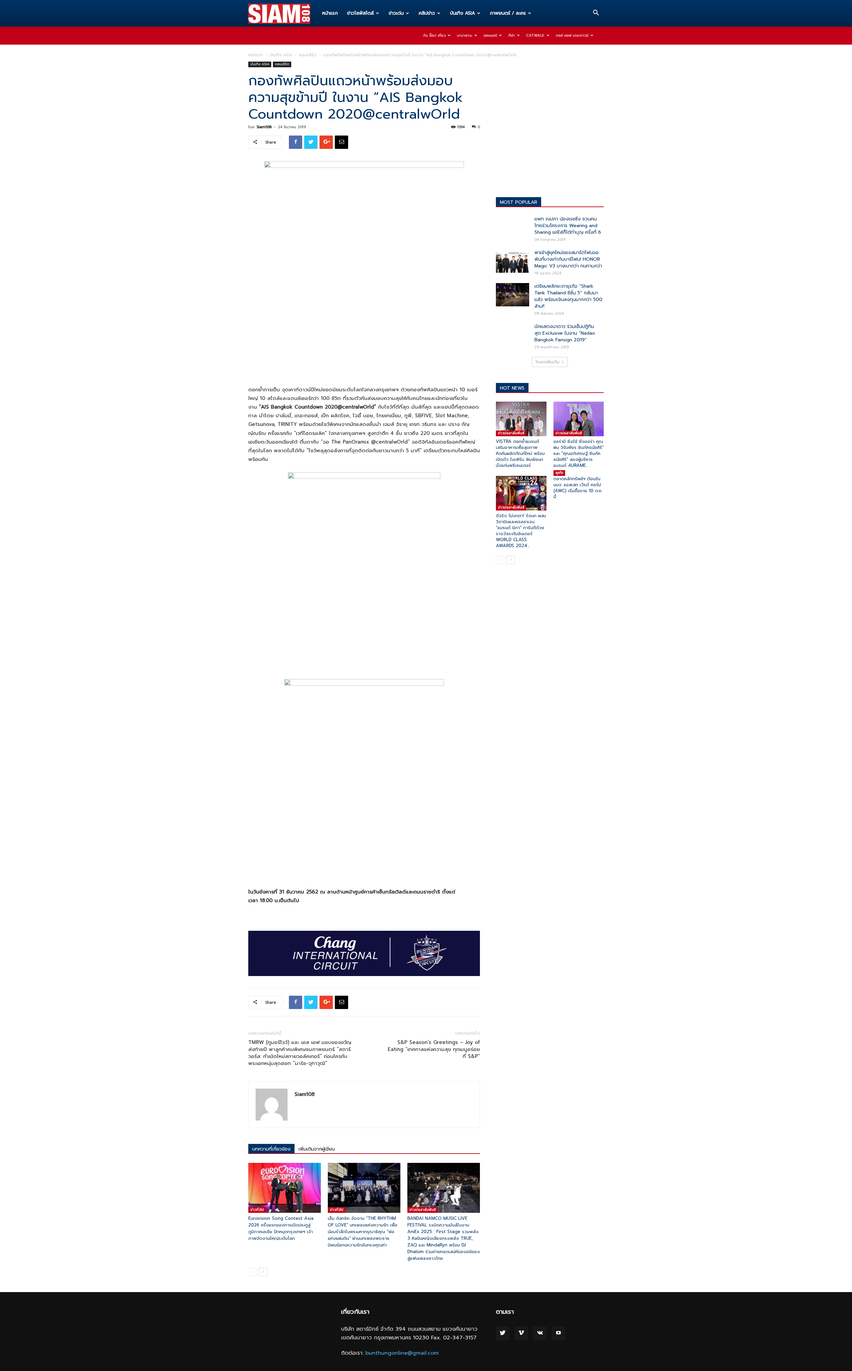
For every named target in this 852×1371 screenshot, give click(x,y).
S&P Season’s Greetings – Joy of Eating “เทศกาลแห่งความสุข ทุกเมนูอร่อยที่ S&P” (434, 1049)
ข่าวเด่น (396, 13)
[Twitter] (502, 1333)
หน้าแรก (330, 13)
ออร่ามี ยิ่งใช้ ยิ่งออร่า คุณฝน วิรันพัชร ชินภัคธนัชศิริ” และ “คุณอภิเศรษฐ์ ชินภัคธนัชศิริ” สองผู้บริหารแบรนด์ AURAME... (578, 453)
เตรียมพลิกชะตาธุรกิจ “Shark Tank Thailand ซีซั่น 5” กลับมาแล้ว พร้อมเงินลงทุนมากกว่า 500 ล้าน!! (568, 296)
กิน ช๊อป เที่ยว (434, 35)
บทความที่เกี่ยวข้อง (271, 1149)
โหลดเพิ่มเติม (547, 362)
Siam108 (264, 127)
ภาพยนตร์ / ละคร (508, 13)
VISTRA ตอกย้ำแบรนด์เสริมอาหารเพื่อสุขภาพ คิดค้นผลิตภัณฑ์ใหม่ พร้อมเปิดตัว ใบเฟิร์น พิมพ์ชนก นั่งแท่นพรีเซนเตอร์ (520, 453)
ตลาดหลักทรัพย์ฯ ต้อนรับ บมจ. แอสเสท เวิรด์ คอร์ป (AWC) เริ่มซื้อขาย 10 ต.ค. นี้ (577, 488)
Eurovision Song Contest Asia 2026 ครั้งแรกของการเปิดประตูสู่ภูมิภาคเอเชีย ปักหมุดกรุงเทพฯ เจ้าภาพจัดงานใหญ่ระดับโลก (281, 1228)
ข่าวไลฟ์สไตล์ (360, 13)
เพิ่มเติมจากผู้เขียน (317, 1149)
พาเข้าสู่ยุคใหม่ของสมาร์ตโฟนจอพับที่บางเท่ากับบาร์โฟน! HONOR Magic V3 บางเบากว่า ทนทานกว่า (568, 259)
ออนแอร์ (490, 35)
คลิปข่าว (427, 13)
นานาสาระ (464, 35)
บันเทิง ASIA (462, 13)
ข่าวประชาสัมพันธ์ (422, 1209)
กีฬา (511, 35)
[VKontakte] (539, 1333)
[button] (596, 14)
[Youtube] (558, 1333)
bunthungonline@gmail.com (402, 1353)
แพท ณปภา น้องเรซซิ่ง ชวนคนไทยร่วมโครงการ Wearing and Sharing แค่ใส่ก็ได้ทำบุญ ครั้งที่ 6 (567, 225)
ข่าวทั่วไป (257, 1209)
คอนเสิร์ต (308, 55)
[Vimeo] (521, 1333)
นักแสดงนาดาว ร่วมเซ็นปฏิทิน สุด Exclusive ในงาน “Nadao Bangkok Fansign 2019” (564, 333)
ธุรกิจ (559, 472)
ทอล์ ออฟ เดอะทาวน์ (572, 35)
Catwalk (535, 35)
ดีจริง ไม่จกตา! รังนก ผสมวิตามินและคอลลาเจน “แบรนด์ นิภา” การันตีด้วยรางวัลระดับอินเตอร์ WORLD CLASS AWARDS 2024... (521, 531)
